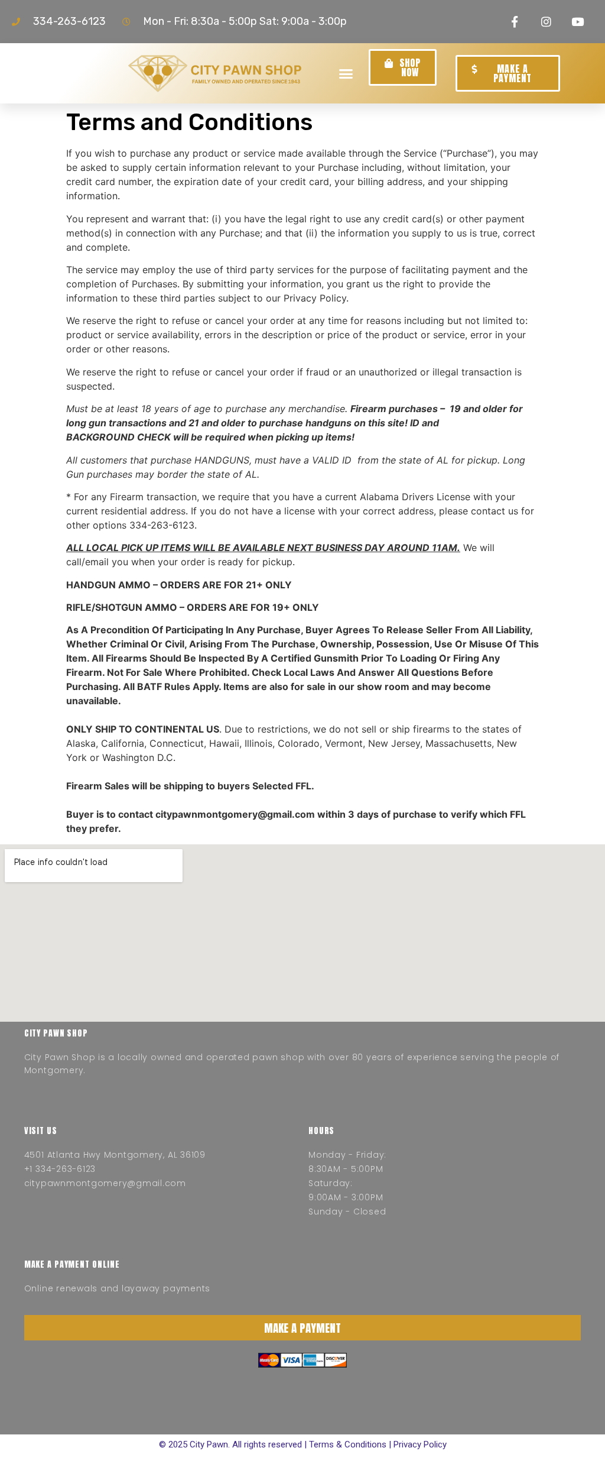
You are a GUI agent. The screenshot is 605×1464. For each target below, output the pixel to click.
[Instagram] (546, 21)
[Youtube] (577, 21)
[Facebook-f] (514, 21)
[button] (346, 73)
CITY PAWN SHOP (56, 1033)
